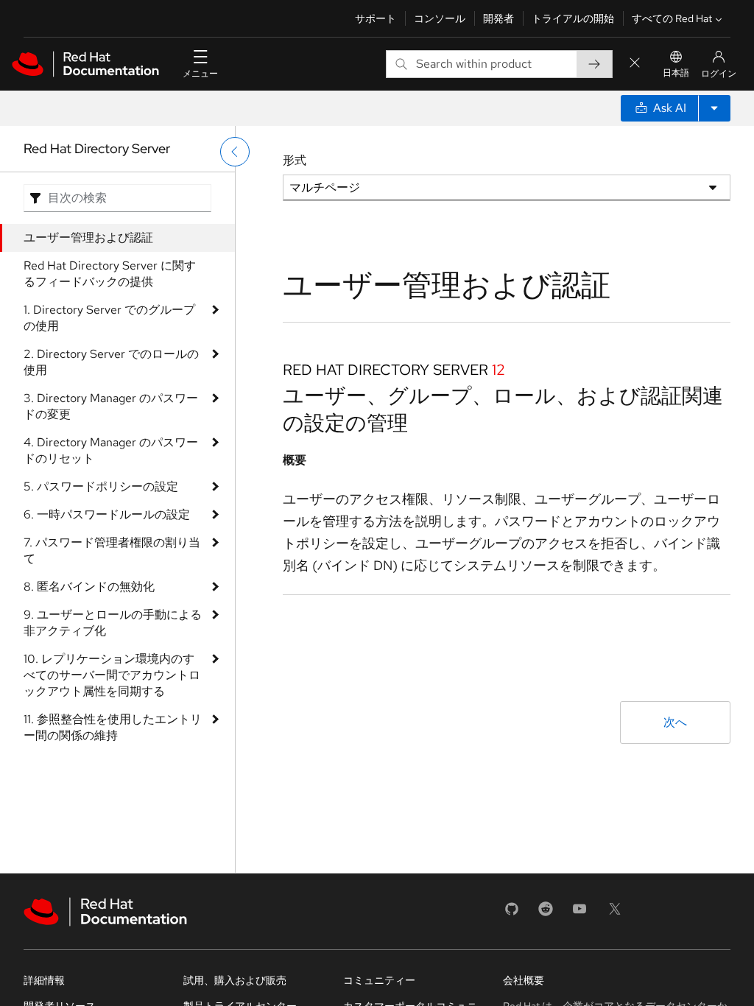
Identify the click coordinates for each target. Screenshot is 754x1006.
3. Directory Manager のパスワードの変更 (111, 406)
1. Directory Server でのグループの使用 (109, 318)
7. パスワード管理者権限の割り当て (112, 550)
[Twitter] (615, 913)
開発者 (498, 18)
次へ (675, 722)
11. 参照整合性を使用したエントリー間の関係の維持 (113, 727)
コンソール (439, 18)
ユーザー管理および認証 (88, 237)
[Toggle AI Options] (714, 108)
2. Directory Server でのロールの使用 (111, 362)
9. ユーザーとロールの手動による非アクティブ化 (113, 623)
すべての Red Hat (672, 18)
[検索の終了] (634, 63)
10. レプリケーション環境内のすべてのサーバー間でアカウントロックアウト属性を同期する (112, 675)
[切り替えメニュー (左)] (235, 151)
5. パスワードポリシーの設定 (101, 486)
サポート (375, 18)
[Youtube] (579, 913)
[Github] (512, 913)
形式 (294, 160)
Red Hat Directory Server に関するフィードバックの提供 (110, 273)
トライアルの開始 (573, 18)
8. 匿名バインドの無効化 (89, 586)
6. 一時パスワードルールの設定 (107, 514)
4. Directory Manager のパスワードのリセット (111, 450)
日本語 (676, 73)
